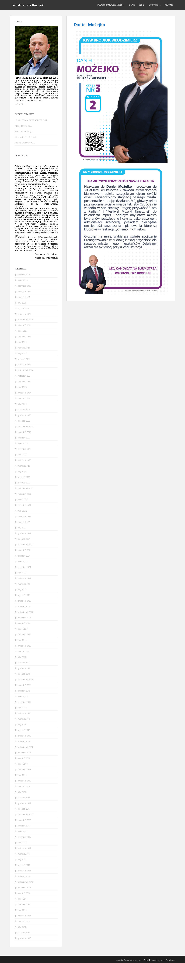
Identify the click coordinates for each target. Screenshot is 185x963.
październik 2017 (25, 814)
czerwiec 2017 (24, 837)
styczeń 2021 (24, 595)
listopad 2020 (24, 606)
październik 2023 (25, 426)
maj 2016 (22, 910)
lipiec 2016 (23, 898)
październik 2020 (25, 612)
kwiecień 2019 (24, 713)
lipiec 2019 (23, 696)
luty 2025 (22, 353)
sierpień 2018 (24, 758)
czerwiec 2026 (24, 285)
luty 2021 (22, 589)
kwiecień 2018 (24, 780)
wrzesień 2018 (24, 752)
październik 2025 (25, 319)
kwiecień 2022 (24, 516)
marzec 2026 (24, 297)
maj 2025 (22, 342)
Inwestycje (153, 5)
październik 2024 (25, 370)
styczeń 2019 (24, 730)
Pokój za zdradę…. (23, 125)
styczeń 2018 (24, 797)
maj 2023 (22, 454)
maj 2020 (22, 640)
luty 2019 (22, 724)
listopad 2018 (24, 741)
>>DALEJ (19, 104)
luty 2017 (22, 859)
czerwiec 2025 (24, 336)
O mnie (132, 5)
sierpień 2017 (24, 825)
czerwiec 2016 (24, 904)
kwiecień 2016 (24, 915)
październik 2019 (25, 679)
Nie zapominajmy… (24, 131)
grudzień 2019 (24, 668)
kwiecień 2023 (24, 460)
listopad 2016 (24, 876)
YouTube (169, 5)
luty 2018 (22, 792)
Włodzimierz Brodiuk (28, 5)
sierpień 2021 (24, 555)
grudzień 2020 (24, 600)
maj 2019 (22, 707)
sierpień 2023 (24, 437)
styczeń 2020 (24, 662)
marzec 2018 (24, 786)
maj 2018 (22, 775)
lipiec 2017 (23, 831)
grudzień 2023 (24, 415)
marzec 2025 (24, 347)
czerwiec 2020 (24, 634)
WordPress (170, 960)
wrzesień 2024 (24, 375)
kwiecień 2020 (24, 645)
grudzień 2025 (24, 314)
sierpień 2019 (24, 690)
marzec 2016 (24, 921)
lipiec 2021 (23, 561)
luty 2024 (22, 404)
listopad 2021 (24, 539)
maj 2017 (22, 842)
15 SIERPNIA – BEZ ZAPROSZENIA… (32, 120)
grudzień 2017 (24, 803)
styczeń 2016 (24, 932)
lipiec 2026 (23, 280)
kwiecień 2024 (24, 392)
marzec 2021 (24, 584)
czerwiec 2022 (24, 505)
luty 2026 (22, 302)
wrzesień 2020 (24, 617)
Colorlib (147, 960)
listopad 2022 (24, 482)
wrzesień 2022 (24, 494)
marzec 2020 (24, 651)
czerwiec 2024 (24, 381)
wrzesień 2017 (24, 820)
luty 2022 (22, 527)
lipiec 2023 (23, 443)
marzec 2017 (24, 853)
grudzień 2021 (24, 533)
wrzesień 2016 (24, 887)
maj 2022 (22, 510)
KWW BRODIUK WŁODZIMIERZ (109, 5)
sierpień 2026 (24, 274)
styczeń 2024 (24, 409)
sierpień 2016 (24, 893)
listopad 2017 (24, 808)
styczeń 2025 (24, 359)
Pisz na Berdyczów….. (25, 142)
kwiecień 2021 (24, 578)
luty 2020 (22, 657)
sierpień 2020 (24, 623)
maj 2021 (22, 572)
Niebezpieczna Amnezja (26, 137)
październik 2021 (25, 544)
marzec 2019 (24, 718)
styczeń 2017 (24, 865)
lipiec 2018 (23, 763)
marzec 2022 (24, 522)
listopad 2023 (24, 420)
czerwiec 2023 (24, 449)
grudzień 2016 (24, 870)
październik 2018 (25, 747)
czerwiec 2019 (24, 702)
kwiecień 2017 (24, 848)
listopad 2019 (24, 673)
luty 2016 (22, 927)
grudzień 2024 (24, 364)
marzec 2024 (24, 398)
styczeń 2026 (24, 308)
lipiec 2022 (23, 499)
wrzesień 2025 (24, 325)
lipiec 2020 (23, 628)
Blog (141, 5)
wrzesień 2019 (24, 685)
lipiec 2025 (23, 330)
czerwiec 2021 (24, 567)
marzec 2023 (24, 465)
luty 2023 (22, 471)
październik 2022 (25, 488)
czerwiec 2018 (24, 769)
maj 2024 (22, 387)
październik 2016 (25, 882)
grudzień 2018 (24, 735)
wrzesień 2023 (24, 432)
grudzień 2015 (24, 938)
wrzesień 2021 (24, 550)
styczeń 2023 (24, 477)
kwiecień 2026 (24, 291)
